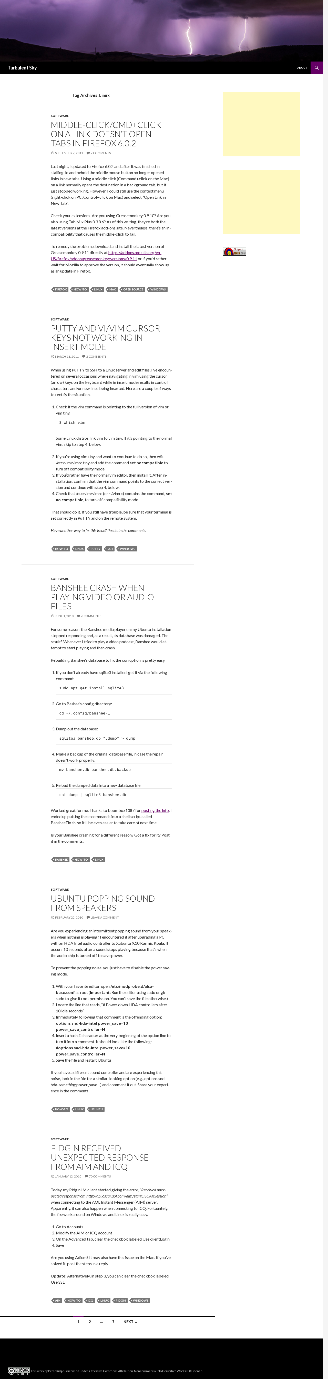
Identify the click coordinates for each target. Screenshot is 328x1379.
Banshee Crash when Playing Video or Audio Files (102, 596)
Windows (158, 289)
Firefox (61, 289)
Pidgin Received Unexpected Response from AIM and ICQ (100, 1157)
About (302, 67)
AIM (57, 1300)
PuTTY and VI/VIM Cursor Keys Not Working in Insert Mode (105, 337)
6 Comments (91, 616)
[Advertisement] (261, 124)
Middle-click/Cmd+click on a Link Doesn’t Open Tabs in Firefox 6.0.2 (106, 133)
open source (133, 289)
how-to (80, 289)
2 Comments (96, 356)
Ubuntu (97, 1109)
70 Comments (100, 1176)
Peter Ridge (56, 1371)
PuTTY (95, 548)
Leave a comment (105, 917)
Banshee (61, 859)
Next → (131, 1322)
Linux (98, 289)
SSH (110, 548)
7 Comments (101, 153)
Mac (112, 289)
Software (60, 116)
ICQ (90, 1300)
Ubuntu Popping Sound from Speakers (103, 903)
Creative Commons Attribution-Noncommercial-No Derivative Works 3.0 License (146, 1371)
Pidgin (121, 1300)
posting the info (155, 810)
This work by (39, 1371)
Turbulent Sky (22, 68)
